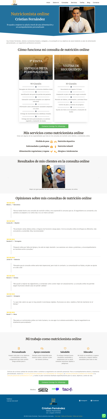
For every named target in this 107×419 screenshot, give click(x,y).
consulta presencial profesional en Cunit (19, 375)
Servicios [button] (74, 2)
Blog (88, 2)
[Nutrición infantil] (55, 147)
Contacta (96, 2)
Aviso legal (57, 416)
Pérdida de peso (42, 141)
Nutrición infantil (65, 146)
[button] (8, 178)
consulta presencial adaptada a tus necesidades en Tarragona (43, 373)
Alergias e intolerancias (68, 151)
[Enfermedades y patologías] (51, 147)
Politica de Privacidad (66, 416)
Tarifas (82, 2)
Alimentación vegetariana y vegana (34, 151)
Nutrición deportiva (66, 141)
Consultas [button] (65, 2)
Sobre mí (56, 2)
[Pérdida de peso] (51, 142)
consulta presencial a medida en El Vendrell (79, 373)
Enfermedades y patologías (37, 146)
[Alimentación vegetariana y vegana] (51, 152)
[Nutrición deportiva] (55, 142)
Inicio (48, 2)
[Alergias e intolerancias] (55, 152)
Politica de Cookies (77, 416)
